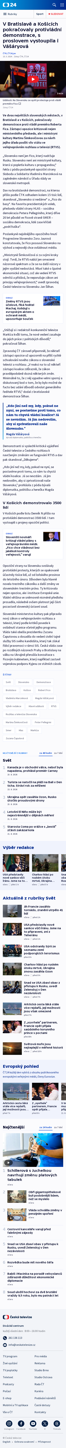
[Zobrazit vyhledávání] (54, 5)
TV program (10, 1356)
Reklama (39, 1363)
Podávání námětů (45, 1398)
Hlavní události (36, 706)
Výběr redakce (13, 706)
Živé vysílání (10, 1363)
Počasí (7, 1391)
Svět (8, 682)
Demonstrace (44, 682)
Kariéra (38, 1391)
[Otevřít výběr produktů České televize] (62, 5)
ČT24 (10, 53)
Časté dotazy (42, 1405)
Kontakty (40, 1412)
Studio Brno (41, 1370)
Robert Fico (44, 690)
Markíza (35, 730)
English (6, 1441)
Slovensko (23, 682)
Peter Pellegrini (43, 722)
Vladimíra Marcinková (17, 698)
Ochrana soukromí (24, 1441)
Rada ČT (39, 1384)
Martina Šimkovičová (16, 722)
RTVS (53, 706)
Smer (8, 730)
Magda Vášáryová (44, 698)
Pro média (40, 1356)
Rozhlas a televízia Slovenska (21, 714)
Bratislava (11, 690)
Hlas (21, 730)
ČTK (5, 53)
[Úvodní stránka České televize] (17, 1317)
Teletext (8, 1377)
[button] (33, 79)
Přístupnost (44, 1441)
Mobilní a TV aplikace (15, 1405)
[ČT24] (9, 5)
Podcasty (8, 1384)
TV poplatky (10, 1370)
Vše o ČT (8, 1412)
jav (14, 53)
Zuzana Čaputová (15, 738)
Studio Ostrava (43, 1377)
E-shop (7, 1398)
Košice (27, 690)
